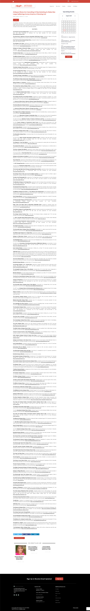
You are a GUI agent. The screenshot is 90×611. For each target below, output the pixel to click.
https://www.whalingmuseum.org (27, 274)
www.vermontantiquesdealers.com (26, 351)
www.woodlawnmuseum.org (25, 419)
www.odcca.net (44, 37)
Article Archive (58, 598)
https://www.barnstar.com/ (18, 282)
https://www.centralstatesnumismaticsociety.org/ (22, 223)
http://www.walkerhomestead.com (42, 468)
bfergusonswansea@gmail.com (37, 333)
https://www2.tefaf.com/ (26, 256)
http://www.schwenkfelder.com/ (50, 277)
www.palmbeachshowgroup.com (40, 520)
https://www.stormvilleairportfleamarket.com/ (34, 230)
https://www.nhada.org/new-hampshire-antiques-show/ (41, 399)
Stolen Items (57, 602)
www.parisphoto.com (43, 154)
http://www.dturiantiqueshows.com (42, 341)
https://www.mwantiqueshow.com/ (26, 194)
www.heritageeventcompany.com (35, 106)
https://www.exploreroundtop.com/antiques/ (28, 64)
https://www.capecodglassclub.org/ (49, 454)
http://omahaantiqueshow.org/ (38, 447)
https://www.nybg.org (29, 215)
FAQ (56, 595)
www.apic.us (46, 102)
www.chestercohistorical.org (25, 45)
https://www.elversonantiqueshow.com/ (38, 131)
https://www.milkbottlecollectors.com (20, 245)
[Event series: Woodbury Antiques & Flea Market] (70, 52)
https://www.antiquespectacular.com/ (34, 80)
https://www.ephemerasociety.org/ (49, 120)
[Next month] (75, 15)
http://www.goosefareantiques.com (32, 411)
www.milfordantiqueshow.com (34, 60)
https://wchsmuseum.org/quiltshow (37, 76)
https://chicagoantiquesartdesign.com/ (20, 267)
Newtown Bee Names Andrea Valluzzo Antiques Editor (19, 558)
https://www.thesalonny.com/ (31, 525)
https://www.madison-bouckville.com (25, 301)
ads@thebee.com (39, 598)
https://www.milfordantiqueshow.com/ (32, 384)
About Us (52, 6)
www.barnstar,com (47, 391)
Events (63, 6)
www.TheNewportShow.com (43, 366)
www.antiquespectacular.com (48, 513)
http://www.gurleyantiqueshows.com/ (48, 150)
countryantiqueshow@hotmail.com (35, 124)
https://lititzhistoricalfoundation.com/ (20, 326)
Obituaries (57, 600)
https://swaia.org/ (39, 426)
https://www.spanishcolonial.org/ (19, 370)
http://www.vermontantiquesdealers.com (42, 472)
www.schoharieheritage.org (30, 83)
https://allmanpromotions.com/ (19, 34)
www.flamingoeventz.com (25, 207)
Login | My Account (74, 1)
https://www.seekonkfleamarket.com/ (31, 147)
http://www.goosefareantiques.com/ (32, 329)
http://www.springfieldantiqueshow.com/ (43, 270)
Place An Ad (57, 593)
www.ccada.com (16, 404)
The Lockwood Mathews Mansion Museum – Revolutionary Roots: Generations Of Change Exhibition (68, 47)
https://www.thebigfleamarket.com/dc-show (28, 458)
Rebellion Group (22, 609)
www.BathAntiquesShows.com (31, 54)
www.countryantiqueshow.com (19, 124)
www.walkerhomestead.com (25, 113)
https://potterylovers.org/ (35, 461)
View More (68, 56)
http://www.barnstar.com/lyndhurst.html (46, 157)
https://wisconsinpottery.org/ (36, 437)
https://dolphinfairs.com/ (17, 211)
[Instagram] (19, 595)
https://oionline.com (38, 175)
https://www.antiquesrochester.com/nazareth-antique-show (29, 50)
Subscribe (57, 591)
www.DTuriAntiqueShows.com (19, 184)
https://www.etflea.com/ (32, 143)
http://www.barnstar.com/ (47, 237)
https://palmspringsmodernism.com (19, 494)
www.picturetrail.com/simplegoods (24, 227)
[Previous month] (62, 15)
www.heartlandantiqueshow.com (19, 310)
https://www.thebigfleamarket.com (36, 501)
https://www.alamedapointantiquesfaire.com (29, 189)
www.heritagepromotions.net (18, 485)
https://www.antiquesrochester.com (37, 321)
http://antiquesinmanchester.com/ (48, 394)
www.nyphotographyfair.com (18, 179)
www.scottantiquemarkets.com (33, 128)
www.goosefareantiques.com (18, 94)
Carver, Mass (49, 316)
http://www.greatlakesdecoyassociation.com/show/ (23, 73)
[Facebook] (15, 595)
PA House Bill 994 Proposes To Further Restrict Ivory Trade (46, 548)
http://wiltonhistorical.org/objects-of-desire (48, 293)
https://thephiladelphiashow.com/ (24, 241)
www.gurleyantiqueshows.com (19, 171)
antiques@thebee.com (40, 601)
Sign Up (59, 579)
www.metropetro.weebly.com (18, 140)
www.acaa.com (21, 480)
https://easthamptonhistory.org (19, 358)
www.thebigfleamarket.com (34, 99)
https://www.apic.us (42, 218)
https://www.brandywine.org (39, 289)
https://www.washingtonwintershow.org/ (29, 528)
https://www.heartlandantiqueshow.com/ (32, 440)
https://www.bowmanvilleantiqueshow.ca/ (21, 202)
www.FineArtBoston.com (50, 498)
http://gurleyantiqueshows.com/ (31, 317)
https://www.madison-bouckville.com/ (34, 407)
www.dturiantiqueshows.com (36, 373)
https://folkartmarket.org (22, 348)
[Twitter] (17, 595)
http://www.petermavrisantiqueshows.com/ (37, 387)
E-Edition (75, 6)
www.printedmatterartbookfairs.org (47, 161)
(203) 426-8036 (39, 594)
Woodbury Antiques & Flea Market (68, 53)
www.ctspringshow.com (17, 89)
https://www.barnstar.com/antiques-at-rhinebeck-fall (37, 488)
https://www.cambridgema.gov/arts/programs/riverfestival (28, 304)
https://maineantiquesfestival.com (24, 377)
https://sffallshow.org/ (40, 465)
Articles (69, 6)
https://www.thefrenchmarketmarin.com (42, 260)
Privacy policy (75, 607)
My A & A (58, 6)
